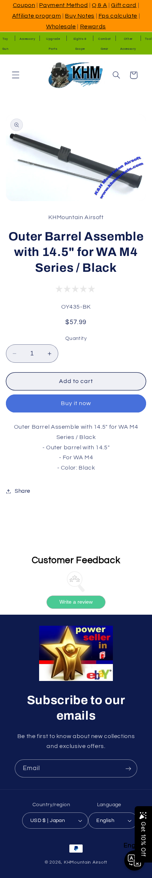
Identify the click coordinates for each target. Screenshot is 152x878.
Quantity (76, 338)
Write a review (76, 602)
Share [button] (22, 491)
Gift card (124, 5)
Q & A (99, 5)
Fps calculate (118, 16)
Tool (148, 39)
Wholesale (61, 26)
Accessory (27, 39)
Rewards (93, 26)
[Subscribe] (128, 768)
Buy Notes (79, 16)
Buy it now (76, 403)
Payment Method (63, 5)
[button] (15, 75)
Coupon (24, 5)
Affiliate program (36, 16)
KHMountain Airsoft (85, 862)
